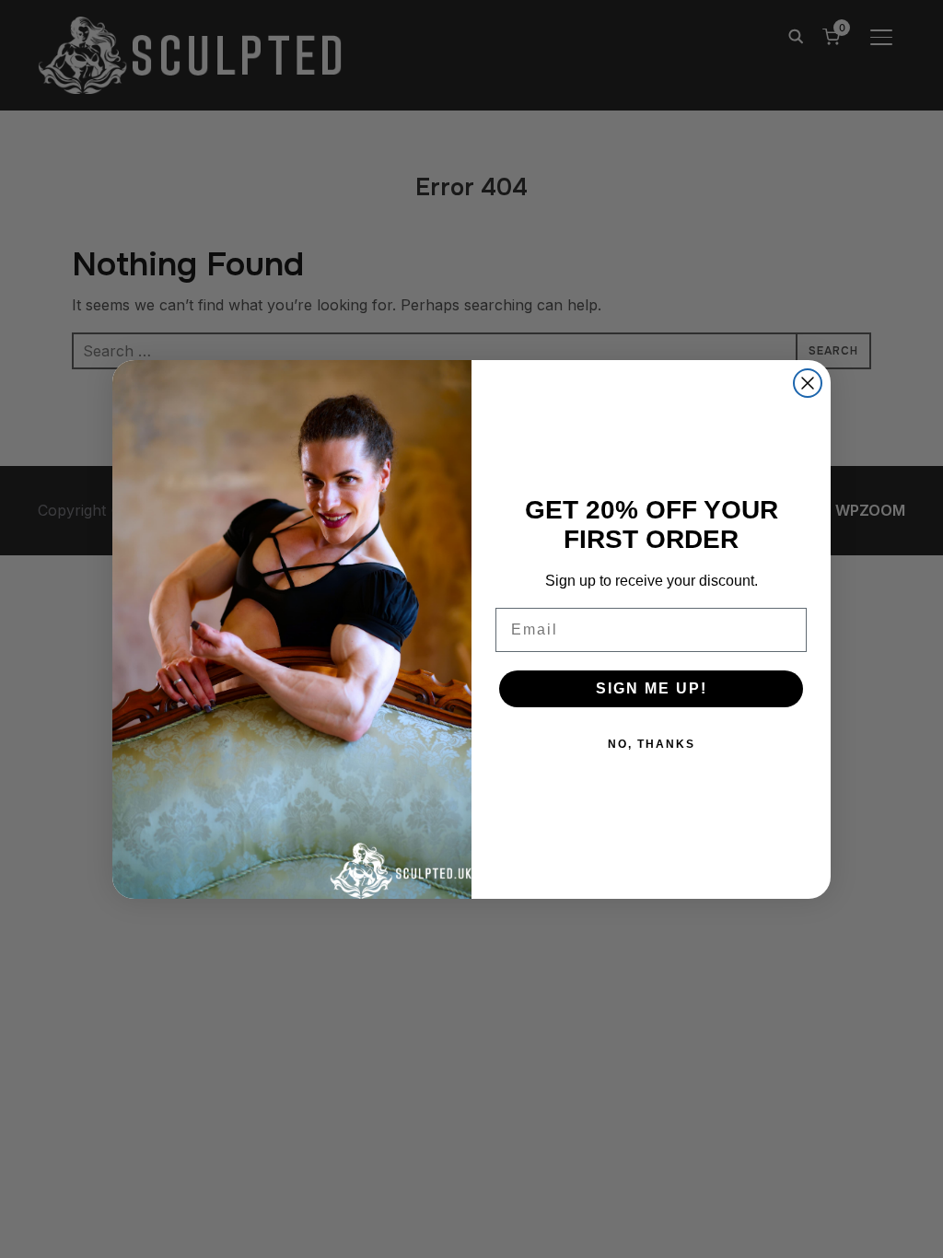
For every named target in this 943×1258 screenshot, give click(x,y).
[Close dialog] (807, 383)
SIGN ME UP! (651, 688)
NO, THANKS (651, 744)
